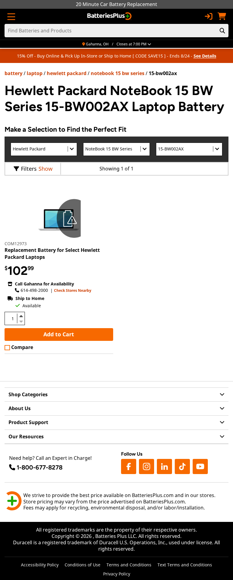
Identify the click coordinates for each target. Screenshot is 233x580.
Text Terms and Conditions (184, 565)
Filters (29, 168)
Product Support (28, 422)
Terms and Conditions (128, 565)
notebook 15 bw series (117, 73)
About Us (19, 408)
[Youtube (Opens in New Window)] (200, 466)
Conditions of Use (82, 565)
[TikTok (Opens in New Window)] (182, 466)
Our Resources (26, 436)
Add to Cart (58, 334)
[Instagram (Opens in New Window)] (146, 466)
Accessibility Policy (40, 565)
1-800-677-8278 (39, 467)
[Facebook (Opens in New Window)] (128, 466)
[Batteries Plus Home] (109, 16)
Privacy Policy (116, 574)
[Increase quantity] (21, 316)
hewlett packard (66, 73)
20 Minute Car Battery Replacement (116, 4)
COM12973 (16, 243)
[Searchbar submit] (222, 31)
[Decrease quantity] (21, 320)
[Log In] (208, 16)
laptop (34, 73)
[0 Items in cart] (221, 16)
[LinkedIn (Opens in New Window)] (164, 466)
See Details (205, 56)
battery (13, 73)
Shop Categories (28, 394)
